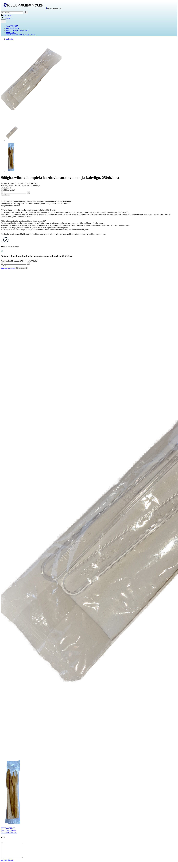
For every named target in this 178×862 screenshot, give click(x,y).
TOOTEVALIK (12, 28)
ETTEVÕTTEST (8, 828)
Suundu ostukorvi (8, 268)
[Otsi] (26, 12)
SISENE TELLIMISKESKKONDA (21, 35)
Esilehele (9, 39)
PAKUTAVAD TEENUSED (17, 30)
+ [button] (28, 192)
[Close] (2, 842)
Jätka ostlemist (21, 268)
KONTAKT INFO (8, 830)
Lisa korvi (5, 195)
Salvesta (4, 860)
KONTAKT (11, 33)
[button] (3, 21)
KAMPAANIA (12, 26)
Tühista (10, 860)
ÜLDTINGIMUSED (9, 833)
